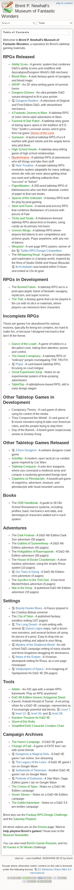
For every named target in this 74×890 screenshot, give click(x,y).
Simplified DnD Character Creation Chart (38, 725)
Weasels (17, 246)
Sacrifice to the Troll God (33, 580)
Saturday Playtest (24, 819)
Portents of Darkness (29, 778)
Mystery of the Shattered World (35, 644)
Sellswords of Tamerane (31, 770)
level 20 (36, 713)
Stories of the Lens (42, 133)
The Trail (17, 299)
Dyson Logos (34, 628)
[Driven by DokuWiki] (44, 881)
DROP (16, 84)
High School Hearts (24, 149)
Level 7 (65, 709)
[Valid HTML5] (59, 877)
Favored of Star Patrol (26, 120)
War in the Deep (22, 587)
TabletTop (18, 384)
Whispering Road (28, 254)
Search (34, 23)
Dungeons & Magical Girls (32, 754)
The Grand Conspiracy (26, 356)
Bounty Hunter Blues (29, 608)
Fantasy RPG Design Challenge (46, 814)
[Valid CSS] (29, 881)
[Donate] (29, 877)
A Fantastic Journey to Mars (29, 112)
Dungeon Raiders (27, 100)
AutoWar (17, 458)
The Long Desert (26, 624)
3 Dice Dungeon (26, 450)
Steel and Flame (22, 206)
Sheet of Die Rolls (23, 721)
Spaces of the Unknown (27, 198)
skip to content (64, 3)
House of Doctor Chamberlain (36, 559)
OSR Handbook (27, 502)
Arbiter (16, 689)
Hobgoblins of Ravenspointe (35, 551)
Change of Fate (21, 746)
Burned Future (26, 287)
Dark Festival (25, 535)
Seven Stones (21, 794)
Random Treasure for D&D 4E (31, 717)
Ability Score (20, 64)
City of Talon (25, 616)
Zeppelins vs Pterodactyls (28, 478)
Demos (42, 826)
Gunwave (18, 137)
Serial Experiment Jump (27, 372)
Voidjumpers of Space (30, 669)
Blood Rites (19, 76)
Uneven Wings (21, 230)
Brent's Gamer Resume (41, 843)
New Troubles (24, 165)
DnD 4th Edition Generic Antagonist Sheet (38, 697)
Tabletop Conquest (24, 466)
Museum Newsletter (15, 835)
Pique (19, 364)
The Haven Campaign (26, 741)
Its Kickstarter (24, 266)
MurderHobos (20, 157)
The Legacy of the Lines (31, 762)
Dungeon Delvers (23, 92)
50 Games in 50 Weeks (18, 847)
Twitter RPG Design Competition (41, 250)
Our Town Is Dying (27, 571)
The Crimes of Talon (24, 786)
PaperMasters (20, 185)
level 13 (21, 713)
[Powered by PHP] (44, 877)
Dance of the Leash (24, 343)
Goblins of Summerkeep (32, 543)
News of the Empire (28, 656)
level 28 (57, 713)
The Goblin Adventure (26, 802)
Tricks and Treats (22, 218)
